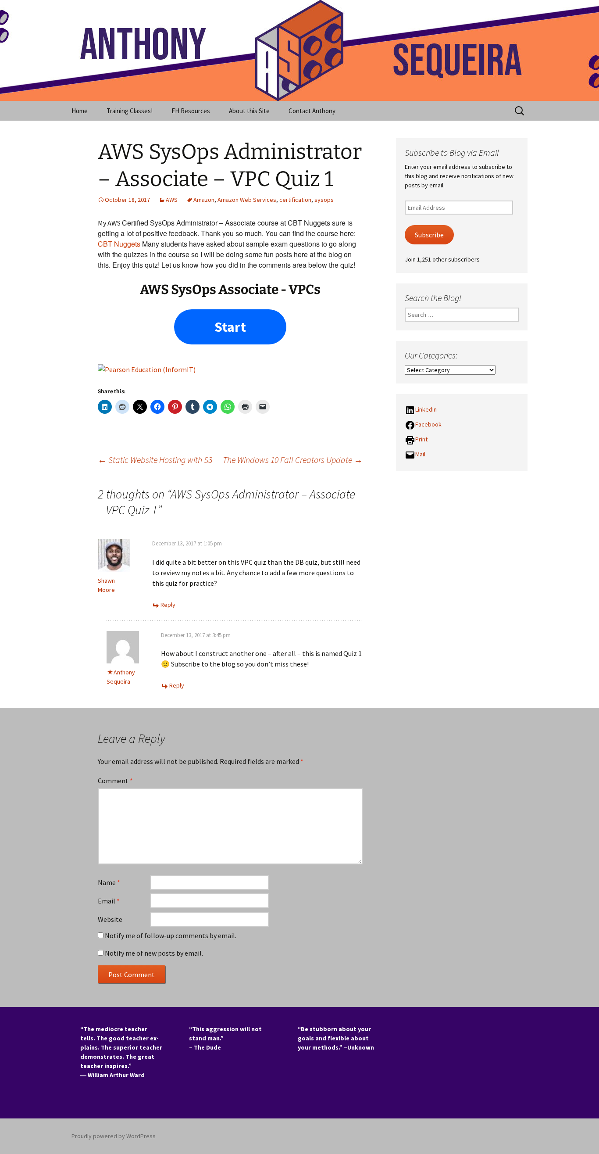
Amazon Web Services (246, 200)
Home (79, 111)
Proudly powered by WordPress (113, 1136)
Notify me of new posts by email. (154, 953)
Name (109, 882)
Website (110, 919)
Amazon (203, 200)
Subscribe (429, 235)
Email (109, 900)
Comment (115, 780)
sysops (324, 200)
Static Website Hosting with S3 (155, 459)
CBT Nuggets (119, 244)
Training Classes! (130, 111)
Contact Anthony (312, 111)
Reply (167, 605)
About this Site (249, 111)
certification (295, 200)
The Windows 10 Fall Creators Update (293, 459)
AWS (172, 200)
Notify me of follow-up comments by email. (170, 935)
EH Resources (190, 111)
